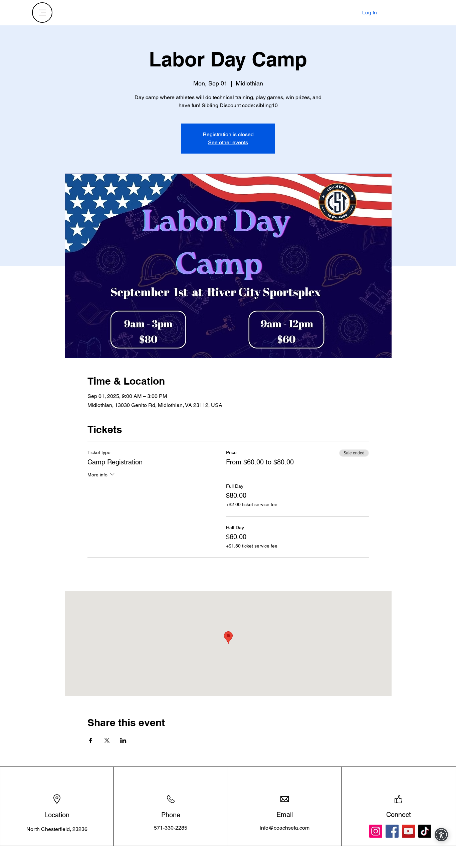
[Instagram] (375, 831)
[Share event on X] (107, 740)
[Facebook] (392, 831)
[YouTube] (408, 831)
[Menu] (42, 12)
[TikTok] (424, 831)
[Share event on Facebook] (90, 740)
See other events (228, 142)
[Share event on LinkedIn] (123, 740)
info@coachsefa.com (284, 828)
